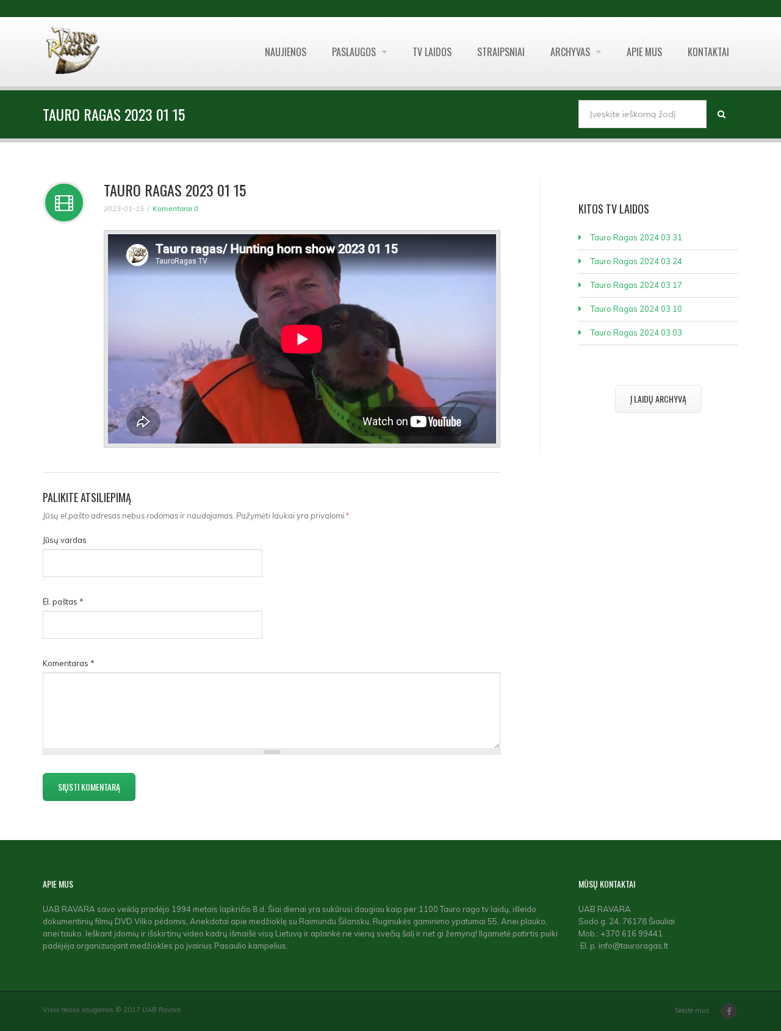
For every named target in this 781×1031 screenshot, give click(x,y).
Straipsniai (501, 52)
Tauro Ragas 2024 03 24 (636, 261)
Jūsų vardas (65, 540)
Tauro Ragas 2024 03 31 (636, 237)
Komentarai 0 (175, 208)
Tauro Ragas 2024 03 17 (636, 285)
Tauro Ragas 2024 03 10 (636, 309)
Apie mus (644, 52)
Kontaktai (708, 52)
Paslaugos (355, 52)
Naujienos (285, 52)
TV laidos (432, 52)
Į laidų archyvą (658, 398)
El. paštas (63, 601)
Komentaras (69, 663)
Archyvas (571, 52)
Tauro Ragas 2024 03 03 (636, 332)
